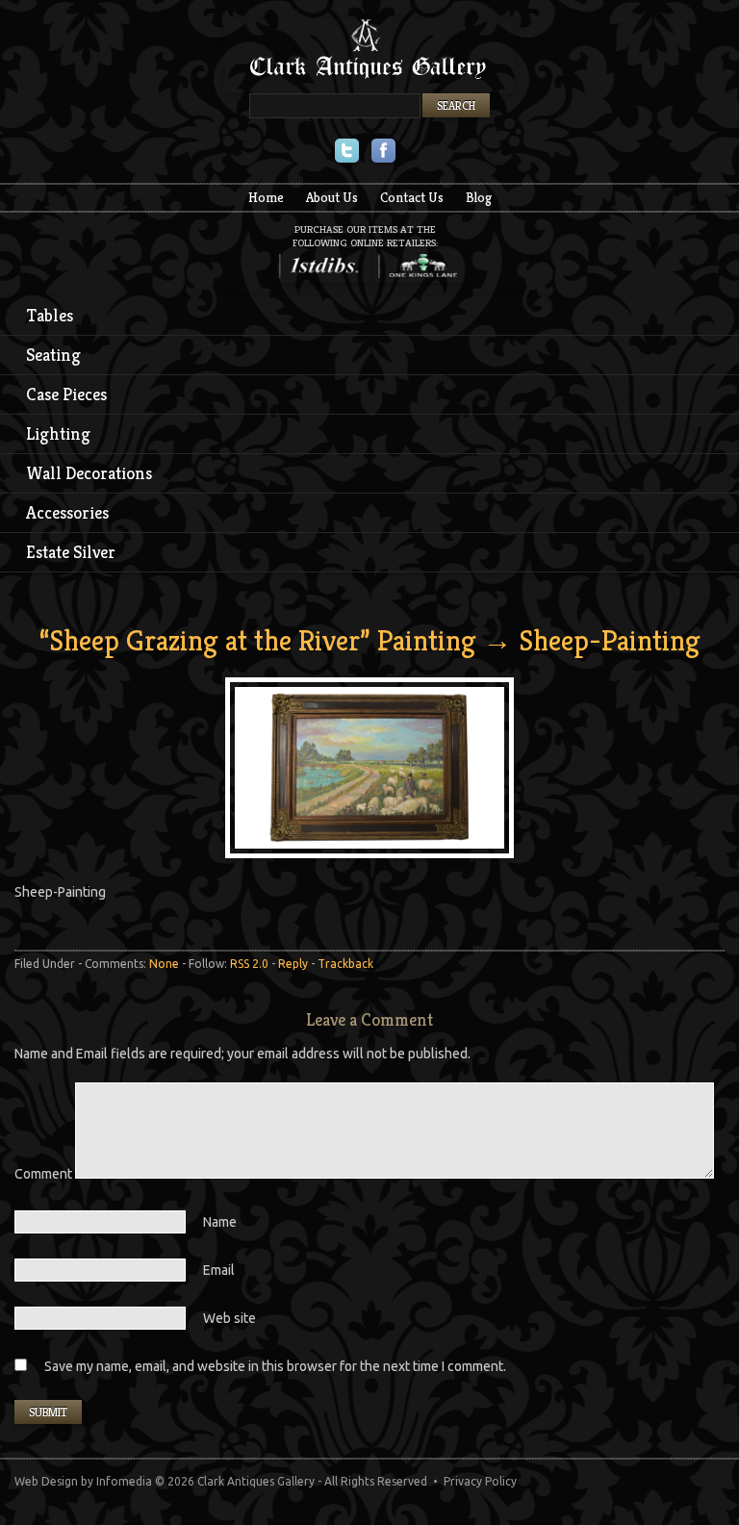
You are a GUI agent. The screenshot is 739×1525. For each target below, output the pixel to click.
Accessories (67, 512)
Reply (293, 963)
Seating (53, 354)
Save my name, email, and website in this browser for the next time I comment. (275, 1366)
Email (219, 1270)
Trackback (345, 963)
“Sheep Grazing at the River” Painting (257, 641)
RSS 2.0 (249, 963)
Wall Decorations (89, 473)
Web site (229, 1318)
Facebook (383, 152)
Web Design (46, 1481)
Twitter (347, 152)
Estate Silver (70, 552)
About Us (332, 197)
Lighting (58, 433)
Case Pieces (66, 394)
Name (220, 1222)
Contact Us (412, 197)
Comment (44, 1174)
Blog (479, 197)
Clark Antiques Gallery (369, 56)
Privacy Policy (480, 1481)
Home (266, 197)
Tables (50, 315)
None (164, 963)
